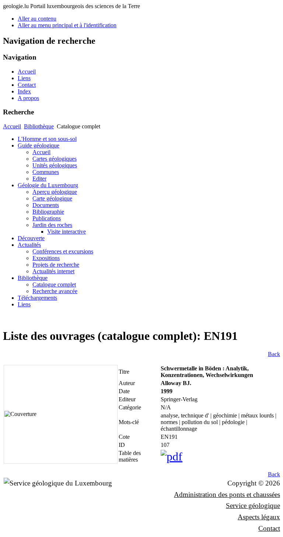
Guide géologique (38, 145)
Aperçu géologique (54, 192)
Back (274, 354)
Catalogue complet (54, 284)
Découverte (31, 238)
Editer (39, 178)
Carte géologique (52, 198)
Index (24, 91)
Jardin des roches (52, 225)
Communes (45, 172)
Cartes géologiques (54, 159)
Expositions (46, 258)
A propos (28, 98)
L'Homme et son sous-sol (47, 139)
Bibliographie (48, 212)
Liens (24, 78)
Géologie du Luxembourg (48, 185)
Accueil (27, 71)
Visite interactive (66, 231)
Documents (45, 205)
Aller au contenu (37, 18)
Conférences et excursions (62, 251)
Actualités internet (53, 271)
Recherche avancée (54, 291)
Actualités (29, 245)
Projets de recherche (55, 265)
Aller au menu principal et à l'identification (67, 25)
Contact (27, 85)
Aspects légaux (259, 517)
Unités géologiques (54, 165)
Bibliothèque (39, 126)
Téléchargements (37, 298)
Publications (46, 218)
